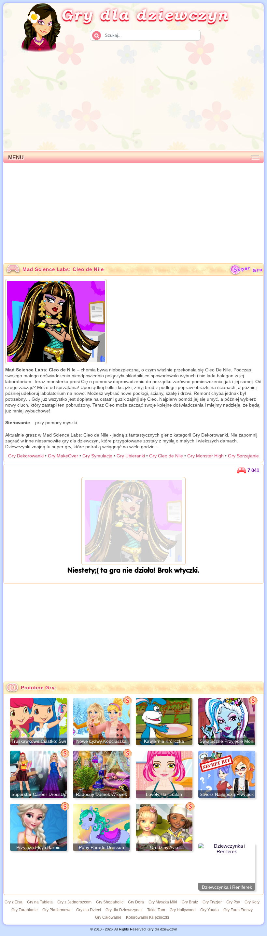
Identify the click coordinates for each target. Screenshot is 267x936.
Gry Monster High (205, 455)
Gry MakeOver (63, 455)
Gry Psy (233, 902)
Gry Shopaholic (109, 902)
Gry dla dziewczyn (145, 14)
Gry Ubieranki (131, 455)
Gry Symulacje (97, 455)
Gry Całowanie (108, 917)
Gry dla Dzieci (88, 910)
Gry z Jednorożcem (74, 902)
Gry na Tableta (40, 902)
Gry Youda (209, 910)
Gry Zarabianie (24, 910)
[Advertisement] (133, 101)
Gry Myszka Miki (162, 902)
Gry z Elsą (13, 902)
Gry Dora (136, 902)
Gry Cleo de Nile (166, 455)
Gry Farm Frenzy (238, 910)
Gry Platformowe (57, 910)
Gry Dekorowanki (26, 455)
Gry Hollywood (183, 910)
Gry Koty (252, 902)
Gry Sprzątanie (243, 455)
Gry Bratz (190, 902)
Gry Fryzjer (212, 902)
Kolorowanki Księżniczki (147, 917)
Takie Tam (156, 910)
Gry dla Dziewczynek (124, 910)
